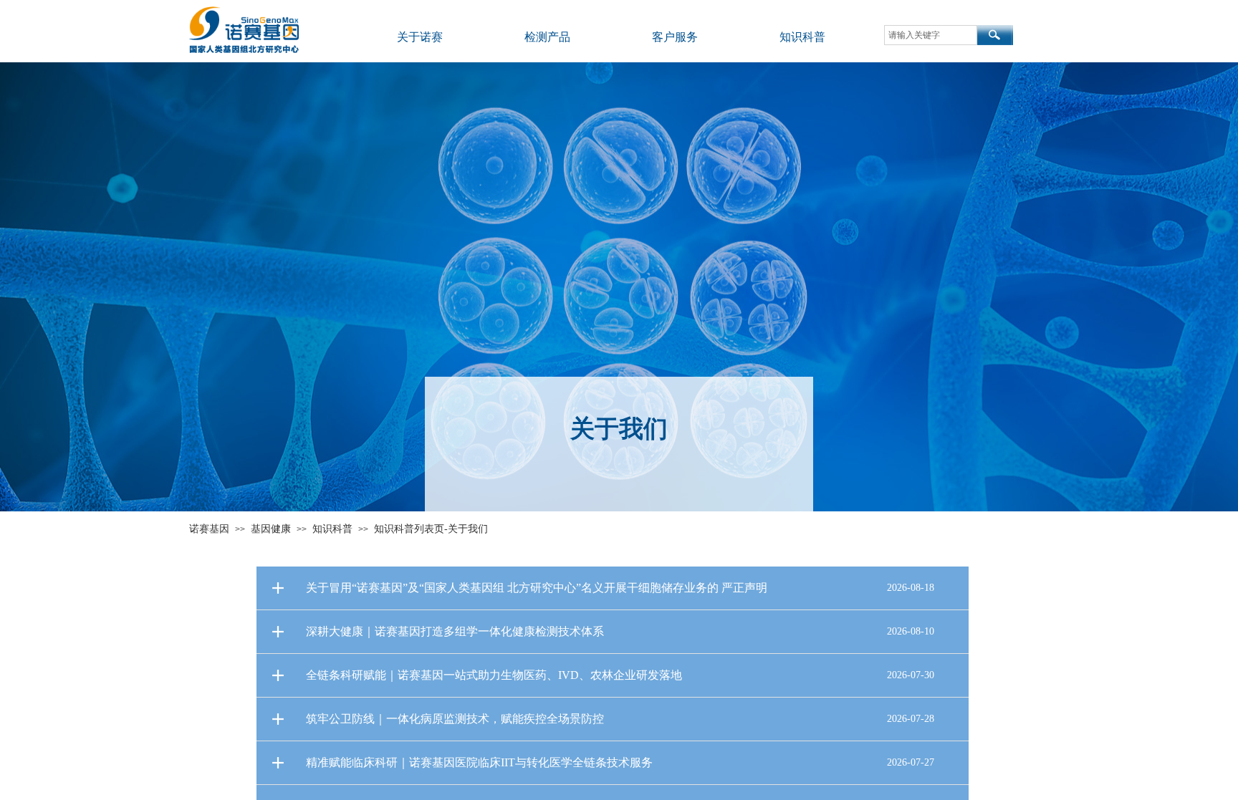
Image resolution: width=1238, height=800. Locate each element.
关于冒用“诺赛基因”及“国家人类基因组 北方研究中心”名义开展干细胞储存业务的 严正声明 (536, 588)
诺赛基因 (209, 529)
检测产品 (547, 37)
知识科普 (802, 37)
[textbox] (930, 35)
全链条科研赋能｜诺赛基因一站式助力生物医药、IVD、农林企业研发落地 (494, 675)
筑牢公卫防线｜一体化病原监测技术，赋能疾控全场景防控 (455, 719)
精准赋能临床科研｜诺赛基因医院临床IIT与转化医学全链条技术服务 (479, 762)
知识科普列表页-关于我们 (431, 529)
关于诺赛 (420, 37)
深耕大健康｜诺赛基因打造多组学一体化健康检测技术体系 (455, 631)
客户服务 (675, 37)
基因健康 (271, 529)
